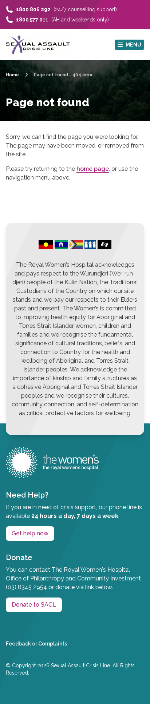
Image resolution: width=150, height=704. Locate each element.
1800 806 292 (33, 9)
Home (12, 74)
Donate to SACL (34, 604)
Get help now (30, 533)
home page (92, 168)
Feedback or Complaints (36, 644)
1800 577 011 (32, 20)
